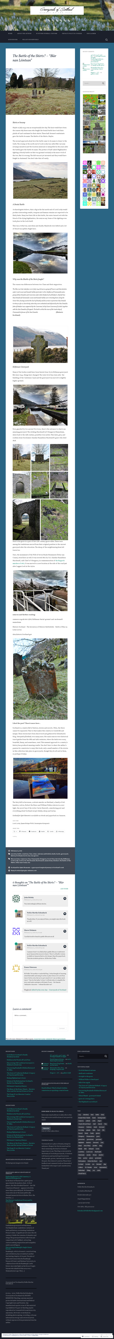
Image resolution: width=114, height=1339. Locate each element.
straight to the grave (86, 1076)
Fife (103, 1130)
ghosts (98, 1133)
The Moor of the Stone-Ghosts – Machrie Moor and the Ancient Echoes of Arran (21, 1090)
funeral (80, 1133)
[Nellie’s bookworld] (68, 20)
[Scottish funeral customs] (53, 20)
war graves (34, 856)
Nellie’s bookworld (30, 40)
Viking (88, 1170)
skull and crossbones (86, 1073)
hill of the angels (84, 1083)
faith (94, 1130)
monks (88, 1155)
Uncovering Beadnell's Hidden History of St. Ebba (93, 1092)
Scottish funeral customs (46, 33)
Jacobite (95, 1146)
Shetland (98, 1164)
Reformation (81, 1161)
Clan (30, 854)
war (29, 856)
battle (19, 854)
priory (91, 1158)
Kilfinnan (66, 859)
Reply (64, 898)
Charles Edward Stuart (84, 1124)
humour (88, 1142)
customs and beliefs (44, 854)
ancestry (14, 854)
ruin (101, 1161)
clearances (81, 1127)
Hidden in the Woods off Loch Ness (18, 1060)
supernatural (102, 1167)
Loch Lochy (14, 861)
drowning (81, 1130)
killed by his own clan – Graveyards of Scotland (49, 990)
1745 (79, 1115)
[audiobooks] (64, 20)
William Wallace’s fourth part (89, 1079)
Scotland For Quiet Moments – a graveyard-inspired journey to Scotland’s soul (37, 868)
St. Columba (88, 1167)
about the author (24, 33)
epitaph (88, 1130)
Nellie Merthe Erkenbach (37, 913)
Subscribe (46, 1128)
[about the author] (49, 20)
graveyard (64, 854)
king (100, 1146)
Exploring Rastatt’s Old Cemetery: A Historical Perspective (18, 1177)
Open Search (106, 40)
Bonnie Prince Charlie (84, 1118)
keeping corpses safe (97, 69)
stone (95, 1167)
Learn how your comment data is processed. (50, 1039)
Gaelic (58, 854)
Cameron (23, 859)
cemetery (25, 854)
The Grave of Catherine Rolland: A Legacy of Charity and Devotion (21, 1074)
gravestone (81, 1139)
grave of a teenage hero (86, 1099)
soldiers (80, 1167)
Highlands (81, 1142)
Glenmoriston (90, 1136)
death (53, 854)
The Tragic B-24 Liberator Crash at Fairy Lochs (18, 1095)
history (13, 856)
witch (98, 1170)
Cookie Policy (35, 1335)
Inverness (95, 1142)
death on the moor (98, 65)
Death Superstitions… (97, 59)
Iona (102, 1142)
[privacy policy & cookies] (57, 20)
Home (10, 33)
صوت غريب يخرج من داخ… (58, 1055)
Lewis (97, 1149)
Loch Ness (81, 1152)
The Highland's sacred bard (88, 1102)
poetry (85, 1158)
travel (25, 856)
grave (98, 1136)
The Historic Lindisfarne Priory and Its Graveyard (19, 1201)
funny (86, 1133)
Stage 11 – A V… (95, 73)
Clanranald (35, 859)
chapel (99, 1121)
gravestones (90, 1139)
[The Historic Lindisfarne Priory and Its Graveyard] (21, 1223)
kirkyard (91, 1149)
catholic (88, 1121)
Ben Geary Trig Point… (98, 64)
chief (94, 1124)
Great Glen (51, 859)
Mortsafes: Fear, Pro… (97, 68)
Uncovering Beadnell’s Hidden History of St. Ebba (21, 1069)
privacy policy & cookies (72, 33)
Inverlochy (59, 859)
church (100, 1124)
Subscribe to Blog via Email (53, 1111)
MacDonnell (40, 861)
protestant (98, 1158)
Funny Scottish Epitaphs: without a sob (24, 871)
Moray (94, 1155)
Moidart (56, 861)
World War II (82, 1173)
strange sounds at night (98, 57)
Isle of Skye (87, 1146)
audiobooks (13, 40)
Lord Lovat (22, 861)
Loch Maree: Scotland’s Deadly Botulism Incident (17, 1056)
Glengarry (43, 859)
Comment (62, 1028)
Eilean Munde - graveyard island (90, 1096)
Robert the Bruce (92, 1161)
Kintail (80, 1149)
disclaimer (91, 33)
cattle (93, 1121)
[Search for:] (94, 83)
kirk (85, 1149)
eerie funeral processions (96, 61)
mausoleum (49, 861)
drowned (101, 1127)
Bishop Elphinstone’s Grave (16, 1078)
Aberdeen (86, 1115)
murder (101, 1155)
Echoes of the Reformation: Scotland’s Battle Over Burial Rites (20, 1082)
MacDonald (31, 861)
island (80, 1146)
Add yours (64, 889)
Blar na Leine (15, 859)
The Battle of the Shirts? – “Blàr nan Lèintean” (34, 58)
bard (92, 1115)
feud (98, 1130)
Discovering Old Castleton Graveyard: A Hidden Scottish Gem (20, 1064)
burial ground (101, 1118)
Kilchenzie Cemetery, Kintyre (17, 1086)
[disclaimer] (60, 20)
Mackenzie (81, 1155)
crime (35, 854)
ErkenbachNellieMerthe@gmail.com (90, 1211)
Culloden (88, 1127)
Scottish (88, 1164)
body (102, 1115)
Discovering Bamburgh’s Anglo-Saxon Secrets (19, 1248)
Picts (79, 1158)
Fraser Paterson (30, 967)
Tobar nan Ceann (21, 863)
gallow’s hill (94, 74)
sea (93, 1164)
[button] (90, 99)
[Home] (45, 20)
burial (93, 1118)
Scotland (19, 856)
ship (105, 1164)
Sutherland (81, 1170)
